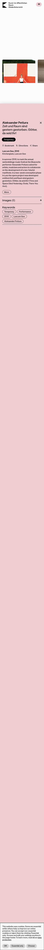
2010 (6, 216)
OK (5, 946)
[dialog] (22, 936)
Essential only (17, 946)
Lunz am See (19, 216)
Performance (25, 211)
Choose (31, 946)
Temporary (9, 139)
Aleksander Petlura (12, 221)
